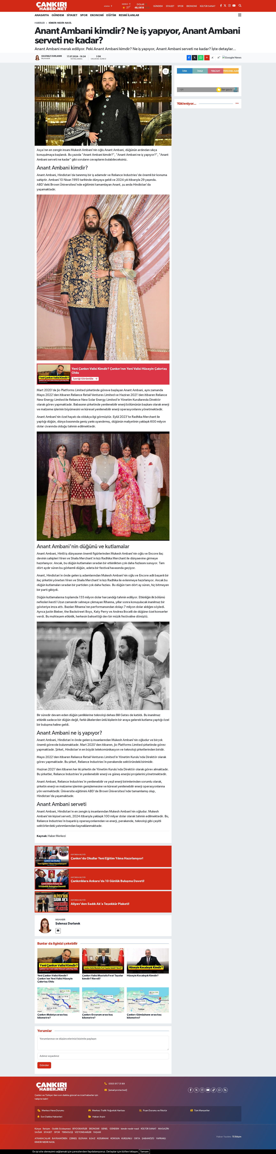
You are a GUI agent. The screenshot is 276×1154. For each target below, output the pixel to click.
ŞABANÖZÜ (148, 1138)
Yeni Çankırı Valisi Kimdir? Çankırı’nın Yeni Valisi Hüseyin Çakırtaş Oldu (55, 978)
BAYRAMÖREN (59, 1138)
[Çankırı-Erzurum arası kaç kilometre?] (103, 1000)
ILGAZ (92, 1138)
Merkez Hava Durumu (53, 1110)
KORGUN (115, 1138)
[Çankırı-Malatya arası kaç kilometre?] (58, 1000)
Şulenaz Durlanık (67, 923)
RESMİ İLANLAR (129, 15)
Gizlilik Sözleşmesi (61, 1129)
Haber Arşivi (98, 1117)
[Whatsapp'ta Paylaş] (200, 57)
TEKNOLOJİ (67, 1132)
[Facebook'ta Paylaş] (189, 57)
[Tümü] (237, 103)
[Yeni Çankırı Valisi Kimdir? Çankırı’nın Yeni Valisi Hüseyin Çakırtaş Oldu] (58, 960)
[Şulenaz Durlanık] (45, 925)
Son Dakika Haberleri (51, 1117)
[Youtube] (208, 1090)
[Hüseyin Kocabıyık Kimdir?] (148, 960)
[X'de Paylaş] (194, 57)
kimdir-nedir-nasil (60, 23)
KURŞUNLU (126, 1138)
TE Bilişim (236, 1136)
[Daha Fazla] (207, 57)
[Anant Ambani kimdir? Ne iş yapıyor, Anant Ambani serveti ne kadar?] (103, 105)
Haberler (40, 23)
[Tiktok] (213, 1090)
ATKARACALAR (42, 1138)
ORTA (137, 1138)
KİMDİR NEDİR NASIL (45, 1142)
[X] (196, 1090)
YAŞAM (97, 1132)
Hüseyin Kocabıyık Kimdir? (142, 975)
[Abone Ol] (231, 58)
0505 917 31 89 (117, 1084)
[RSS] (225, 1090)
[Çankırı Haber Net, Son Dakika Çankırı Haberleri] (51, 6)
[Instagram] (202, 1090)
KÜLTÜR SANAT (148, 1129)
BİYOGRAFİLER (80, 1129)
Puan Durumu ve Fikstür (155, 1110)
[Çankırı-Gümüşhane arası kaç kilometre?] (148, 1000)
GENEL (104, 1129)
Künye (38, 1129)
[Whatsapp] (219, 1090)
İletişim (46, 1129)
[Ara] (240, 6)
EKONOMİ (97, 15)
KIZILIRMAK (103, 1138)
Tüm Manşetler (202, 1110)
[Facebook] (190, 1090)
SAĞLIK (38, 1132)
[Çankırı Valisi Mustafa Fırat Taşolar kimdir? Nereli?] (103, 960)
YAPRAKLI (161, 1138)
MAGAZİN (163, 1129)
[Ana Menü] (239, 15)
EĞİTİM (111, 15)
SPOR (84, 15)
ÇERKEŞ (73, 1138)
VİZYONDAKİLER (83, 1132)
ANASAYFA (42, 15)
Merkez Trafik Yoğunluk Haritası (108, 1110)
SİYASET (72, 15)
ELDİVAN (83, 1138)
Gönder (44, 1065)
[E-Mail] (58, 930)
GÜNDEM (58, 15)
